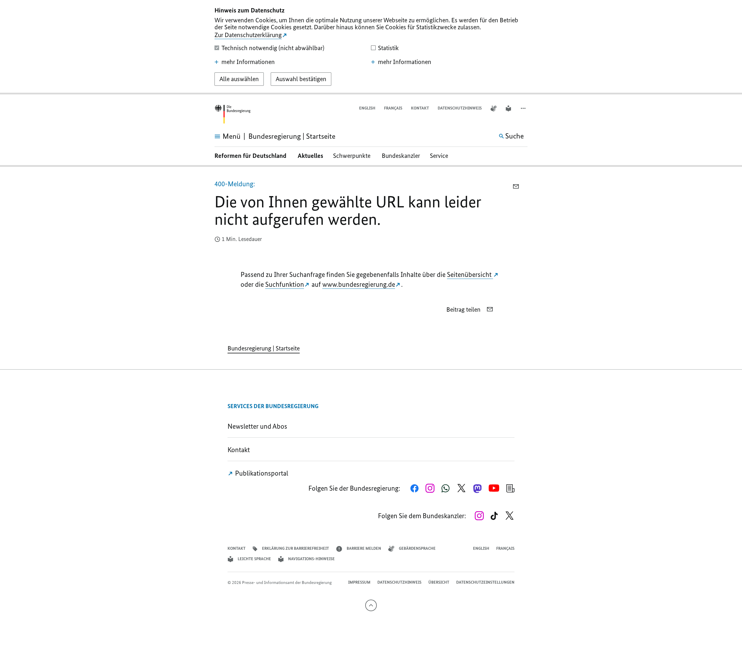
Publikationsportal (261, 473)
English (367, 108)
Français (393, 108)
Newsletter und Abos (259, 426)
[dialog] (371, 47)
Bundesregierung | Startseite (264, 348)
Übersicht (438, 582)
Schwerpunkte (352, 156)
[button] (524, 108)
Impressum (359, 582)
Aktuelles (310, 156)
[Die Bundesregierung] (232, 114)
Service (441, 156)
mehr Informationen (248, 62)
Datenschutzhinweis (460, 108)
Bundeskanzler (401, 156)
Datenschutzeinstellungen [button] (485, 582)
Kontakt (420, 108)
